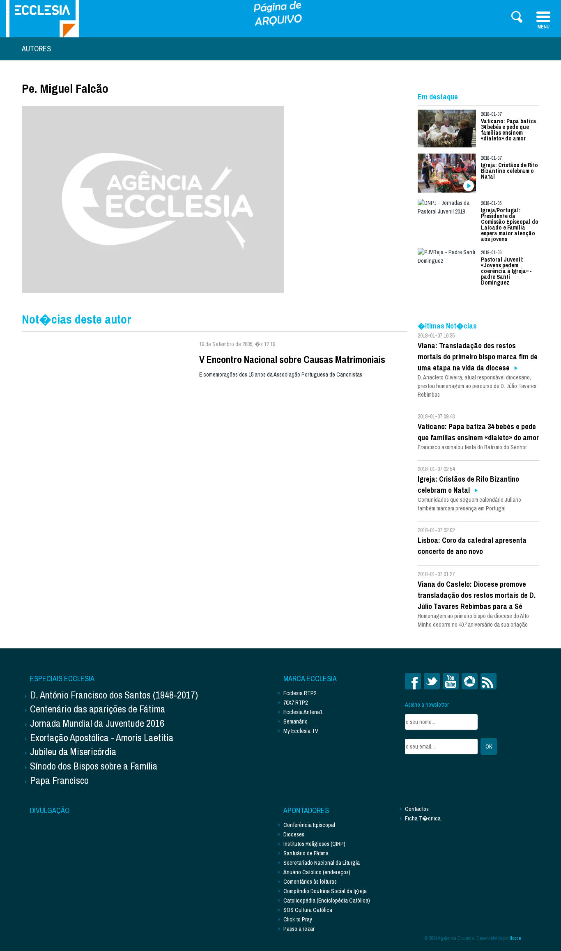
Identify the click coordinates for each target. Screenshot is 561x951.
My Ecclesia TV (300, 731)
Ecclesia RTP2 (299, 693)
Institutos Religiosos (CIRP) (314, 844)
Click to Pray (297, 919)
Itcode (515, 938)
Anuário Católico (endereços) (316, 872)
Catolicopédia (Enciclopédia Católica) (326, 900)
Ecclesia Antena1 (302, 712)
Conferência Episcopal (309, 825)
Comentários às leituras (310, 881)
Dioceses (293, 834)
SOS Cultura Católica (307, 910)
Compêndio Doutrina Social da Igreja (325, 891)
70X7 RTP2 (295, 702)
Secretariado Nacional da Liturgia (321, 862)
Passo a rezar (299, 929)
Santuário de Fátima (306, 853)
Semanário (295, 721)
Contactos (417, 809)
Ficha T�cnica (423, 818)
